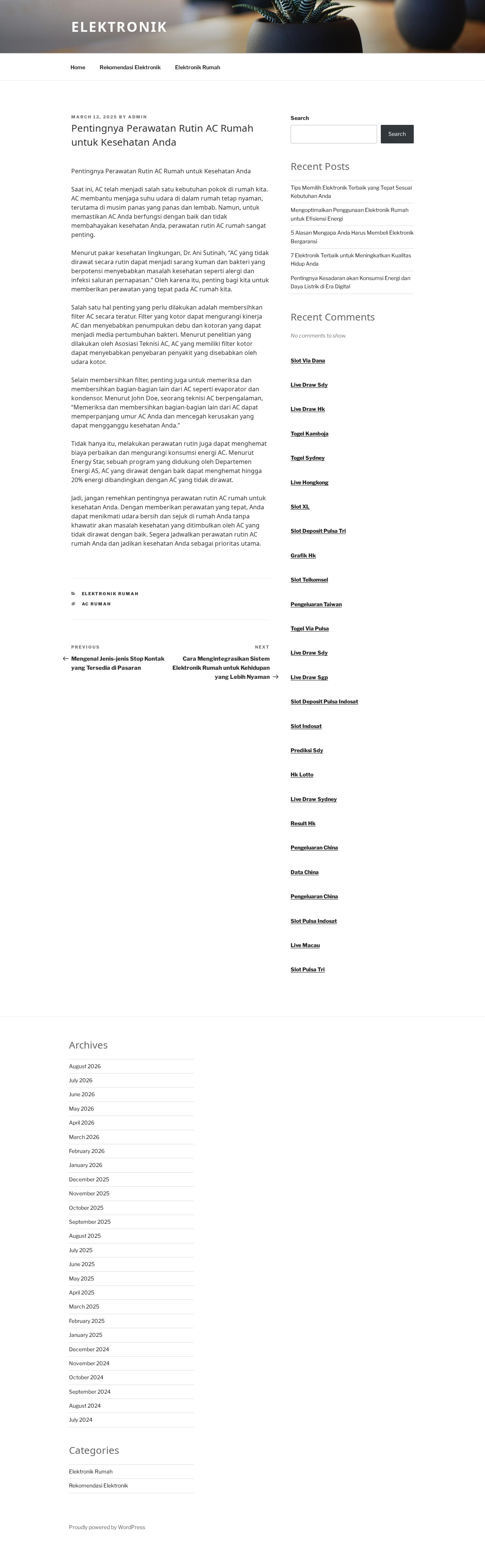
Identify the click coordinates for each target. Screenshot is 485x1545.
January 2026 (85, 1165)
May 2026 (81, 1108)
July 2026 (80, 1080)
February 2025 (87, 1321)
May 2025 (81, 1278)
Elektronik (119, 26)
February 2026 (87, 1151)
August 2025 (85, 1235)
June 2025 (82, 1264)
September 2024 (90, 1391)
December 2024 (89, 1349)
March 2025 (84, 1306)
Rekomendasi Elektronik (130, 67)
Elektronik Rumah (197, 67)
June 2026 (82, 1094)
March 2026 (84, 1137)
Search (300, 118)
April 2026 (81, 1122)
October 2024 (86, 1377)
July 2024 (80, 1419)
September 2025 (90, 1221)
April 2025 (81, 1292)
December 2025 (89, 1179)
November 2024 (89, 1363)
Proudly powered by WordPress (107, 1527)
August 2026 (85, 1066)
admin (137, 117)
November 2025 (89, 1193)
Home (77, 67)
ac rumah (96, 604)
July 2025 (80, 1250)
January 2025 (85, 1335)
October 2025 (86, 1207)
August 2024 (85, 1405)
